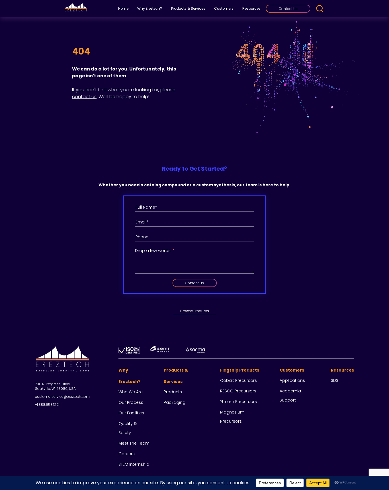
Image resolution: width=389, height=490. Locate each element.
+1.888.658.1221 (47, 404)
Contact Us (288, 8)
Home (123, 8)
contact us (84, 96)
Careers (126, 454)
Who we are (130, 392)
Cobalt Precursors (238, 380)
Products (173, 392)
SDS (334, 380)
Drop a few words (153, 250)
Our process (130, 402)
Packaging (174, 402)
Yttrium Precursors (238, 401)
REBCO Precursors (238, 391)
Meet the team (134, 443)
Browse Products (194, 310)
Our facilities (131, 413)
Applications (292, 380)
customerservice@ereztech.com (62, 396)
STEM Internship (133, 464)
